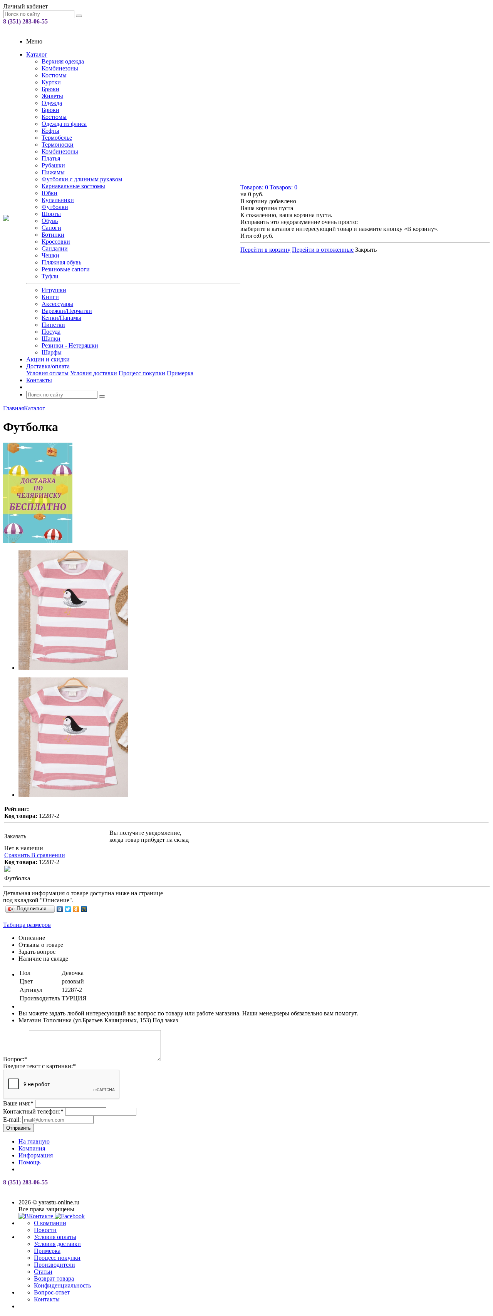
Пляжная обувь (61, 262)
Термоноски (58, 144)
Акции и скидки (48, 359)
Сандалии (55, 248)
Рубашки (53, 165)
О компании (50, 1223)
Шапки (51, 338)
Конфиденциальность (62, 1285)
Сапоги (51, 227)
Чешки (50, 255)
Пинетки (53, 324)
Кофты (50, 130)
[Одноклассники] (76, 909)
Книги (50, 297)
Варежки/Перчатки (67, 311)
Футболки (55, 207)
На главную (34, 1141)
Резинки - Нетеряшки (70, 345)
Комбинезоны (60, 68)
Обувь (50, 220)
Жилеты (52, 96)
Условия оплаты (47, 373)
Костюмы (54, 75)
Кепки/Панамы (61, 317)
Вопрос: (15, 1059)
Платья (51, 158)
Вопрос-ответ (52, 1292)
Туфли (50, 276)
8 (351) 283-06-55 (25, 21)
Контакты (39, 380)
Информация (35, 1155)
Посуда (51, 331)
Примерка (180, 373)
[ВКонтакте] (60, 909)
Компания (31, 1148)
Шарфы (52, 352)
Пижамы (53, 172)
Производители (54, 1264)
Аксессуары (57, 304)
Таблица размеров (27, 924)
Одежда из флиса (64, 123)
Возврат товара (54, 1278)
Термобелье (57, 137)
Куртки (51, 82)
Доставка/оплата (48, 366)
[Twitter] (68, 909)
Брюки (50, 89)
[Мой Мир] (84, 909)
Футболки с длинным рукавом (82, 179)
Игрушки (54, 290)
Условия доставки (93, 373)
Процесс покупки (142, 373)
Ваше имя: (18, 1103)
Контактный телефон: (33, 1111)
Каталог (36, 54)
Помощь (29, 1162)
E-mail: (12, 1119)
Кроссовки (56, 241)
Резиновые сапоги (66, 269)
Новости (45, 1230)
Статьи (43, 1271)
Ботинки (53, 234)
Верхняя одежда (63, 61)
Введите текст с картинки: (39, 1066)
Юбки (49, 193)
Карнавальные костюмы (73, 186)
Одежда (52, 103)
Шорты (51, 214)
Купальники (58, 200)
